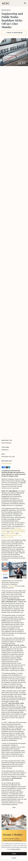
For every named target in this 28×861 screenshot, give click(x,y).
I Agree (14, 853)
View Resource (7, 463)
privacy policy (15, 849)
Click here (11, 586)
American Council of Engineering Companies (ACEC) (13, 529)
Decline (14, 858)
